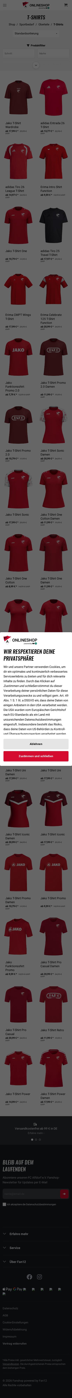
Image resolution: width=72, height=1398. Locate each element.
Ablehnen (36, 743)
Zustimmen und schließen (36, 756)
